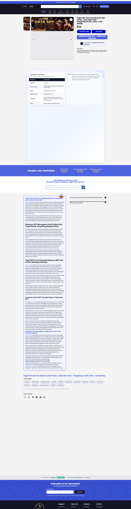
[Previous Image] (33, 40)
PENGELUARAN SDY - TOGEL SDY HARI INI (92, 37)
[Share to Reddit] (40, 397)
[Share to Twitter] (25, 397)
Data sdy (27, 202)
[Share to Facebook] (29, 397)
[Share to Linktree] (32, 397)
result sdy (33, 301)
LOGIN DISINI (98, 31)
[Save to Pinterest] (36, 397)
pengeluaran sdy (29, 366)
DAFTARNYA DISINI (84, 31)
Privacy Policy (62, 495)
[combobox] (60, 6)
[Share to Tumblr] (44, 397)
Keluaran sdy (28, 335)
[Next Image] (71, 40)
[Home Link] (31, 6)
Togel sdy (27, 265)
